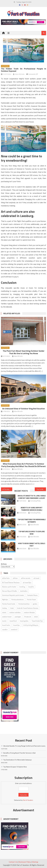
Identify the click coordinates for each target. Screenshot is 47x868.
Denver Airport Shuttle (9, 591)
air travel (36, 578)
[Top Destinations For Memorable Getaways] (8, 523)
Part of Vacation (28, 800)
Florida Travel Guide (8, 604)
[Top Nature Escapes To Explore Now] (8, 535)
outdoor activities (15, 612)
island (4, 612)
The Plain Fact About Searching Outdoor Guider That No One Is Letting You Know (23, 352)
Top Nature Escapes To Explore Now (31, 532)
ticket (36, 616)
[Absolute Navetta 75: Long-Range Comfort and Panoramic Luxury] (8, 499)
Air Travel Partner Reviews (11, 582)
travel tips (16, 625)
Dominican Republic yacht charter (13, 595)
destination (24, 591)
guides (35, 604)
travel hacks (6, 625)
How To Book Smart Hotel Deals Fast (31, 544)
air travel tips (27, 582)
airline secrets (25, 578)
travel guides (24, 621)
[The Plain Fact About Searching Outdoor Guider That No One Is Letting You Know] (23, 331)
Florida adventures (17, 599)
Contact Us (13, 862)
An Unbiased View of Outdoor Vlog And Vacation (23, 408)
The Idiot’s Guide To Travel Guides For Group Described (8, 489)
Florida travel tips (24, 604)
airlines (15, 578)
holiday (4, 608)
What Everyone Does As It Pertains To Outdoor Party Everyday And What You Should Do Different (23, 465)
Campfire (31, 587)
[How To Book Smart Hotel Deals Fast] (8, 547)
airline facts (6, 578)
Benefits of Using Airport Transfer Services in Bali (31, 508)
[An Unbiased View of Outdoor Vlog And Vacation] (23, 389)
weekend (14, 629)
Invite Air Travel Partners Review (27, 608)
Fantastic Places (32, 595)
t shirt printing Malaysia (30, 625)
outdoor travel (6, 616)
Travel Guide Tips (37, 621)
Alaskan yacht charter (9, 587)
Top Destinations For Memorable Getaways (32, 520)
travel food (13, 621)
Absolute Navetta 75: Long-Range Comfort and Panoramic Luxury (32, 496)
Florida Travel (31, 599)
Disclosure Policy (24, 862)
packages (18, 616)
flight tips (5, 599)
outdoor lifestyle (29, 612)
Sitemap (35, 862)
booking (22, 587)
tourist (4, 621)
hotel (12, 608)
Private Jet (27, 616)
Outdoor (5, 66)
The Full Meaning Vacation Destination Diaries (41, 489)
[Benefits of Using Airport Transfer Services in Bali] (8, 511)
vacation (5, 629)
